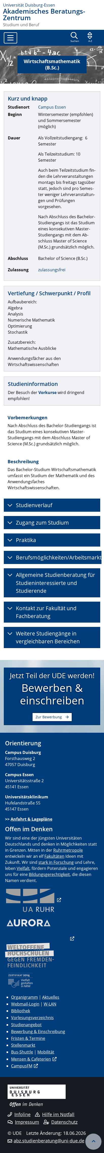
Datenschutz (64, 1122)
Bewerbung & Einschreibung (38, 1031)
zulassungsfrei (51, 270)
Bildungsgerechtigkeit (49, 874)
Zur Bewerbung (49, 717)
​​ (33, 900)
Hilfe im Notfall (58, 1114)
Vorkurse (47, 392)
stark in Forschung (56, 862)
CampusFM (21, 1066)
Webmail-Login (25, 1004)
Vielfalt (23, 868)
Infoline (22, 1114)
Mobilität (45, 1052)
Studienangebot (26, 1024)
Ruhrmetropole (68, 850)
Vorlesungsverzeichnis (32, 1017)
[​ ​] (39, 938)
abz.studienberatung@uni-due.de (49, 1141)
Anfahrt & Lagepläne (31, 819)
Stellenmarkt (23, 1045)
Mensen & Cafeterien (31, 1059)
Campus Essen (52, 107)
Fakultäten (54, 856)
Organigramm (24, 997)
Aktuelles (50, 997)
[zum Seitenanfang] (93, 1142)
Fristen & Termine (28, 1038)
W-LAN (50, 1004)
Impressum (27, 1122)
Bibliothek (20, 1011)
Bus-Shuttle (22, 1052)
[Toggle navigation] (10, 37)
